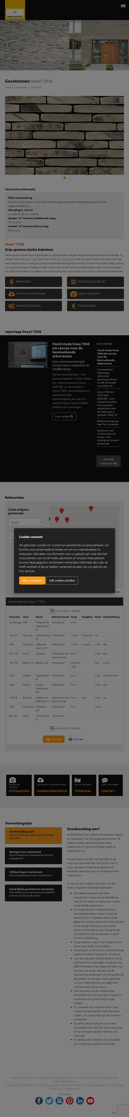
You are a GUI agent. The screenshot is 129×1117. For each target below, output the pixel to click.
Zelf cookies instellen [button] (62, 580)
